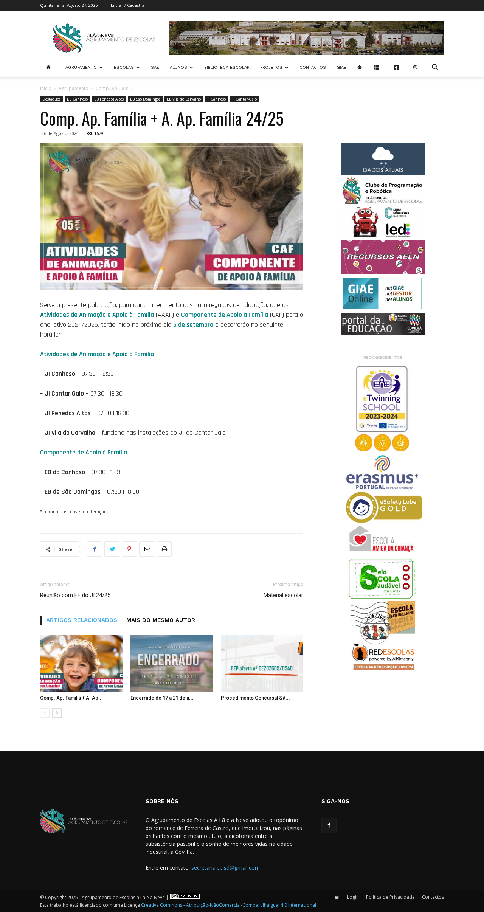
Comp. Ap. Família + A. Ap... (71, 698)
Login (353, 897)
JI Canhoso (216, 99)
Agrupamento (81, 67)
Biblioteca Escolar (227, 67)
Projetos (271, 67)
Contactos (312, 67)
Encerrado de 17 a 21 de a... (162, 698)
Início (45, 88)
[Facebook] (329, 825)
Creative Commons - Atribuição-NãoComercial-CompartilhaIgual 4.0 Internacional (228, 905)
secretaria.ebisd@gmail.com (225, 867)
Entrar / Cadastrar (128, 5)
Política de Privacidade (390, 897)
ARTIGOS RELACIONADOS (81, 620)
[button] (435, 68)
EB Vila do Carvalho (184, 99)
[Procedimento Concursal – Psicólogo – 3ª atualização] (262, 663)
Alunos (178, 67)
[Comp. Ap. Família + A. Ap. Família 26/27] (81, 663)
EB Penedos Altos (109, 99)
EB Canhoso (77, 99)
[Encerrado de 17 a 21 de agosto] (171, 663)
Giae (341, 67)
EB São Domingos (145, 99)
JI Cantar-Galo (244, 99)
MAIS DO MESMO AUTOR (160, 620)
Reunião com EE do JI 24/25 (75, 595)
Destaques (51, 99)
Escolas (124, 67)
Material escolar (283, 595)
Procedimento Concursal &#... (255, 698)
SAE (155, 67)
